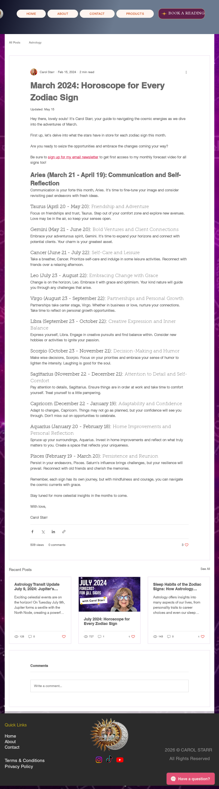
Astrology (35, 42)
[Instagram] (99, 760)
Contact (12, 747)
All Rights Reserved (189, 758)
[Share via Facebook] (32, 532)
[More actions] (186, 72)
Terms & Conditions (25, 760)
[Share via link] (64, 532)
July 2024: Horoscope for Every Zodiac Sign (107, 621)
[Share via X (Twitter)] (43, 532)
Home (10, 736)
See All (205, 569)
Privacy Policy (19, 766)
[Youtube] (120, 760)
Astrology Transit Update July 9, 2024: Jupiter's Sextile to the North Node (37, 586)
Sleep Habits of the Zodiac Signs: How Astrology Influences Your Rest (177, 586)
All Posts (14, 42)
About (10, 741)
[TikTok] (109, 760)
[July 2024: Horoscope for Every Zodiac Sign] (110, 594)
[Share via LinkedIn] (53, 532)
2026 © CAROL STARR (188, 750)
